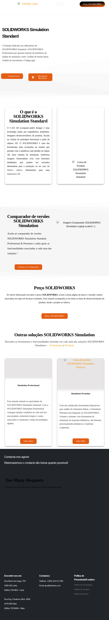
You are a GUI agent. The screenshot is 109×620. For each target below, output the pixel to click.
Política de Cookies (81, 589)
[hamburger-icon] (59, 4)
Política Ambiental (81, 594)
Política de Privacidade (83, 585)
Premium (69, 345)
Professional (56, 345)
